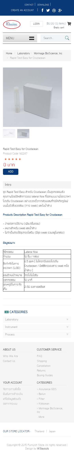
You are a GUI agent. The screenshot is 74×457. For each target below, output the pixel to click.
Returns (41, 370)
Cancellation (44, 366)
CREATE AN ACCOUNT (22, 10)
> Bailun (41, 394)
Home (9, 53)
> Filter (41, 399)
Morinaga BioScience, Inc (48, 53)
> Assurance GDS (47, 389)
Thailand (39, 431)
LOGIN (36, 24)
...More (40, 417)
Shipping (42, 361)
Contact (29, 5)
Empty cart (59, 28)
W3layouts (43, 448)
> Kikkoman (43, 404)
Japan (52, 431)
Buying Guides (45, 375)
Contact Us (9, 361)
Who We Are (10, 356)
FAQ (39, 356)
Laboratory (23, 53)
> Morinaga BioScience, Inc (50, 410)
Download (43, 5)
